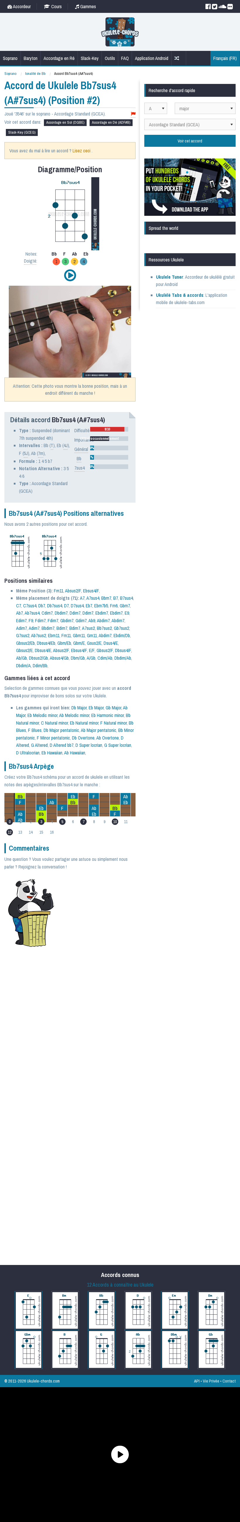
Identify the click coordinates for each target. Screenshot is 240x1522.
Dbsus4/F (123, 650)
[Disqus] (86, 1030)
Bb (79, 458)
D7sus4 (77, 605)
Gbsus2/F (105, 650)
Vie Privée (211, 1381)
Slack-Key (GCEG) (21, 132)
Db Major (79, 707)
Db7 (41, 605)
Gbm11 (79, 635)
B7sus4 (126, 598)
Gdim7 (81, 620)
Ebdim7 (101, 613)
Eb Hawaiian (52, 752)
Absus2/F (73, 590)
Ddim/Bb (40, 665)
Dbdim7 (61, 613)
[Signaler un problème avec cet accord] (133, 114)
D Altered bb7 (61, 745)
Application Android (151, 58)
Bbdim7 (48, 628)
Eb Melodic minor (42, 715)
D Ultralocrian (28, 752)
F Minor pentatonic (53, 738)
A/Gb (91, 658)
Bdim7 (61, 628)
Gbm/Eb (64, 643)
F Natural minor (113, 723)
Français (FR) (225, 58)
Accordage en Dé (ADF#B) (111, 122)
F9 (31, 620)
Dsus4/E (111, 643)
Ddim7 (75, 613)
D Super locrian (89, 745)
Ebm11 (53, 635)
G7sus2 (22, 635)
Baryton (30, 58)
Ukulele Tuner (169, 277)
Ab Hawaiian (74, 752)
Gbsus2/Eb (25, 643)
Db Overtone (83, 738)
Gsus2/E (94, 643)
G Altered (39, 745)
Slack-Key (90, 58)
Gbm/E (79, 643)
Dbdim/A (23, 665)
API (197, 1381)
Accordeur (21, 6)
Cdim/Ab (104, 658)
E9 (127, 613)
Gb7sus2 (121, 628)
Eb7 (89, 605)
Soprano (10, 58)
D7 (66, 605)
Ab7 (19, 613)
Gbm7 (125, 605)
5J (26, 453)
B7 (115, 598)
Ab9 (91, 620)
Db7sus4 (54, 605)
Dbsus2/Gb (38, 658)
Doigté (30, 261)
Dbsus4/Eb (46, 643)
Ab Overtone (107, 738)
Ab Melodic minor (74, 715)
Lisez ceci (81, 150)
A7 (82, 598)
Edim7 (21, 620)
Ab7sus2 (38, 635)
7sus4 (79, 468)
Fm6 (114, 605)
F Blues (35, 730)
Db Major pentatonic (61, 730)
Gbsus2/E (24, 650)
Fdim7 (40, 620)
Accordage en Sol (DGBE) (65, 122)
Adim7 (21, 628)
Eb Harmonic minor (107, 715)
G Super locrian (117, 745)
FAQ (125, 58)
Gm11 (92, 635)
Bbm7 (106, 598)
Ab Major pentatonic (98, 730)
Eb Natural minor (84, 723)
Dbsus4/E (43, 650)
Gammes (87, 6)
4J (66, 445)
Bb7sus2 (104, 628)
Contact (229, 1381)
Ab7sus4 (32, 613)
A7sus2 (88, 628)
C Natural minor (54, 723)
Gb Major (113, 707)
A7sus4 (92, 598)
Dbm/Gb (78, 658)
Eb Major (96, 707)
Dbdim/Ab (122, 658)
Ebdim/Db (122, 635)
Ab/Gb (21, 658)
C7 (18, 605)
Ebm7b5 (101, 605)
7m (40, 453)
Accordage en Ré (59, 58)
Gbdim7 (66, 620)
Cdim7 (47, 613)
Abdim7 (103, 620)
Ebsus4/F (91, 590)
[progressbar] (109, 429)
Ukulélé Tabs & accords (179, 295)
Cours (56, 6)
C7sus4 (29, 605)
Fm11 (58, 590)
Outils (110, 58)
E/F (92, 650)
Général (81, 449)
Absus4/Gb (59, 658)
